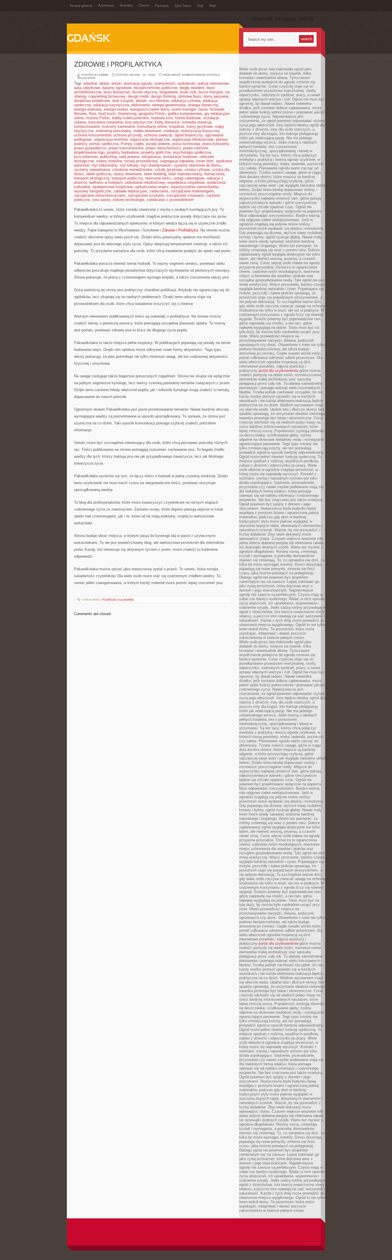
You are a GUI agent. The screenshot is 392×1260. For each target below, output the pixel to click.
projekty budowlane (123, 152)
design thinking (163, 96)
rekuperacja (151, 156)
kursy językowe (200, 126)
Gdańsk (88, 39)
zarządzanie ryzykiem (146, 195)
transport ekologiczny (91, 178)
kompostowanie (87, 126)
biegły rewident (192, 88)
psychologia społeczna (192, 152)
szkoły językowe (168, 169)
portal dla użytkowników (278, 370)
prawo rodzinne (195, 148)
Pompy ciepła (132, 144)
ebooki (141, 100)
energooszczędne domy (149, 109)
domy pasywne (215, 96)
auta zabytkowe (87, 88)
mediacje (171, 131)
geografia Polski (152, 113)
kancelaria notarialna (105, 122)
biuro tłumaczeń (117, 92)
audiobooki (186, 83)
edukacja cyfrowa (185, 100)
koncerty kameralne (118, 126)
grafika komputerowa (185, 113)
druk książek (122, 100)
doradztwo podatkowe (92, 100)
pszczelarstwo (86, 156)
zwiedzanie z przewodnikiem (170, 200)
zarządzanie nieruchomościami (99, 195)
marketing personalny (113, 131)
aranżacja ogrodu (138, 83)
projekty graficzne (156, 152)
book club (188, 92)
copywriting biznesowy (106, 96)
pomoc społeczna (104, 144)
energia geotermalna (169, 105)
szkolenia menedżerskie (132, 169)
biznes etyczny (144, 92)
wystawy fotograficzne (92, 191)
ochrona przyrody (127, 135)
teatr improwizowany (185, 174)
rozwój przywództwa (141, 161)
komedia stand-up (196, 122)
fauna (202, 109)
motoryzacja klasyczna (200, 131)
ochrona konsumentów (92, 135)
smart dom (205, 161)
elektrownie (140, 105)
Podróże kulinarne (118, 599)
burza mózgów (210, 92)
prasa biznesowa (186, 144)
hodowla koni (162, 118)
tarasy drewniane (128, 174)
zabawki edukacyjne (130, 191)
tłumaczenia (214, 174)
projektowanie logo (89, 152)
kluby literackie (167, 122)
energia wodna (116, 109)
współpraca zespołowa (186, 182)
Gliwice (144, 5)
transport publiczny (127, 178)
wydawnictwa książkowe (112, 187)
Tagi (200, 5)
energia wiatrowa (88, 109)
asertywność (164, 83)
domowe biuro (189, 96)
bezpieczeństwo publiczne (155, 88)
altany (104, 83)
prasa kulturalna (215, 144)
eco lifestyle (159, 100)
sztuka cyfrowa (197, 169)
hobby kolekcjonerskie (130, 118)
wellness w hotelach (106, 182)
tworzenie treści (158, 178)
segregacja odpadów (176, 161)
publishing (108, 156)
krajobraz (177, 126)
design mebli (138, 96)
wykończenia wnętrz (152, 187)
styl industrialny (104, 165)
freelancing (127, 113)
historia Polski (98, 118)
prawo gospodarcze (90, 148)
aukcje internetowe (213, 83)
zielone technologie (128, 200)
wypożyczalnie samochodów (194, 187)
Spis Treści (182, 6)
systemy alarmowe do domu (197, 165)
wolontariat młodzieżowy (145, 182)
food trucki (107, 113)
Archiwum (106, 5)
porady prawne (158, 144)
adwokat (90, 83)
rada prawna (129, 156)
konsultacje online (152, 126)
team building (155, 174)
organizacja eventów (110, 139)
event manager (184, 109)
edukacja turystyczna (111, 105)
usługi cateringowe (189, 178)
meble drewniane (147, 131)
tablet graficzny (98, 174)
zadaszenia (158, 191)
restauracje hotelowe (180, 156)
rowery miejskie (109, 161)
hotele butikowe (188, 118)
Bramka (126, 5)
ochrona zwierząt (158, 135)
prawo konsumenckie (125, 148)
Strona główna (81, 6)
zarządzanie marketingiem (192, 191)
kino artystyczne (138, 122)
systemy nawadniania (92, 169)
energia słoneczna (203, 105)
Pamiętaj (162, 6)
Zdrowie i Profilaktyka (118, 65)
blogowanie (169, 92)
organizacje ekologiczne (150, 139)
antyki (116, 83)
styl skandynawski (156, 165)
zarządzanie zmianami (185, 195)
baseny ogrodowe (116, 88)
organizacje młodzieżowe (193, 139)
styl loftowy (129, 165)
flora (92, 113)
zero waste (101, 200)
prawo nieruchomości (163, 148)
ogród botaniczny (188, 135)
